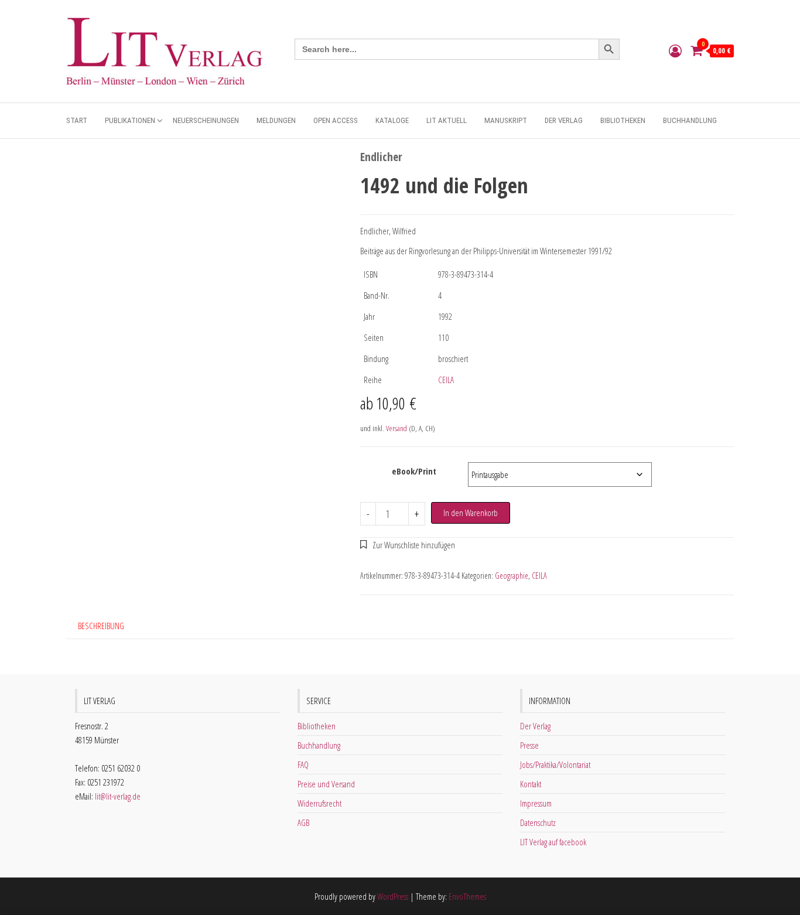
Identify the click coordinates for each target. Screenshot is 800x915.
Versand (396, 428)
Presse (529, 745)
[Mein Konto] (675, 50)
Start (76, 120)
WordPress (392, 896)
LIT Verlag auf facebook (553, 842)
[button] (408, 545)
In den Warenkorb (470, 512)
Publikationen (130, 120)
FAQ (303, 764)
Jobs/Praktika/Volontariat (555, 764)
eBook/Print (414, 471)
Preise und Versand (326, 784)
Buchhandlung (690, 120)
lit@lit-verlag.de (118, 796)
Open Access (335, 120)
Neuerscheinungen (206, 120)
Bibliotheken (622, 120)
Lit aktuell (446, 120)
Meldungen (276, 120)
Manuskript (505, 120)
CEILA (446, 379)
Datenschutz (538, 822)
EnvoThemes (467, 896)
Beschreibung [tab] (101, 625)
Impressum (536, 803)
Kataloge (392, 120)
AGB (303, 822)
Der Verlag (564, 120)
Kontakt (530, 784)
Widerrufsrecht (319, 803)
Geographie (511, 575)
